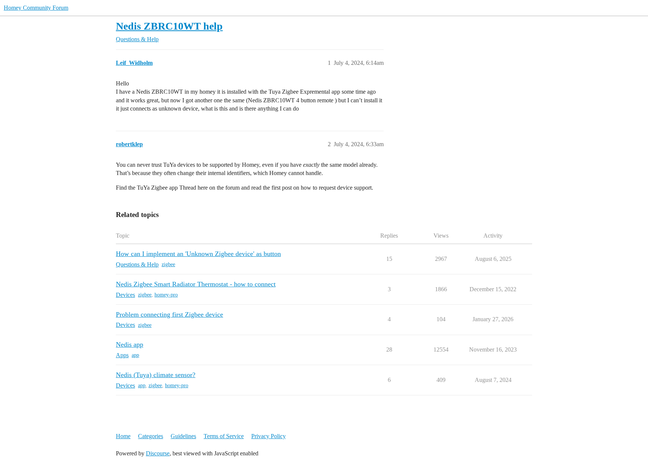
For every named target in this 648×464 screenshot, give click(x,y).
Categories (150, 436)
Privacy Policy (268, 436)
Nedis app (129, 344)
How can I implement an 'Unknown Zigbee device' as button (198, 253)
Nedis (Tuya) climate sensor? (155, 375)
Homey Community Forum (36, 7)
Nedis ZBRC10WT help (169, 26)
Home (123, 436)
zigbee (168, 264)
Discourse (158, 453)
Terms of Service (224, 436)
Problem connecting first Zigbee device (169, 314)
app (135, 355)
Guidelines (183, 436)
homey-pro (166, 295)
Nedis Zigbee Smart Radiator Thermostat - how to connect (196, 284)
